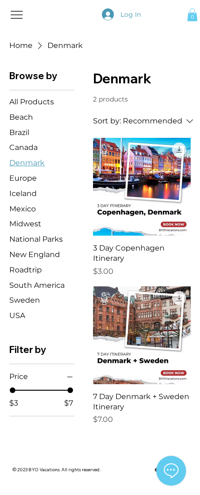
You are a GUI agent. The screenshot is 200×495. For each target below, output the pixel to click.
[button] (192, 14)
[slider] (12, 390)
